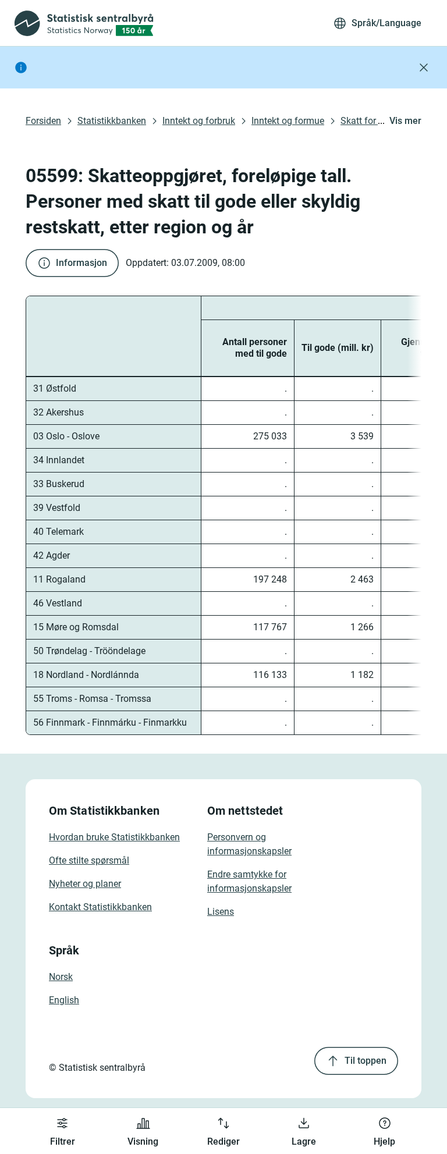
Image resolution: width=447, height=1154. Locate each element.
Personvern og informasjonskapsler (249, 844)
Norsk (61, 976)
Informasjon (81, 262)
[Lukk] (423, 67)
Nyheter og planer (85, 883)
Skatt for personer (377, 120)
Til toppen (365, 1060)
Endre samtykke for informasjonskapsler (249, 881)
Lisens (220, 911)
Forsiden (43, 120)
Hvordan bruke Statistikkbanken (114, 837)
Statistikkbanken (111, 120)
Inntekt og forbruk (198, 120)
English (64, 1000)
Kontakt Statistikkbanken (100, 906)
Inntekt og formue (287, 120)
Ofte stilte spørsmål (89, 860)
